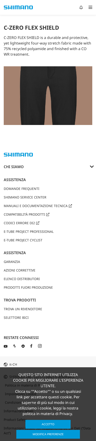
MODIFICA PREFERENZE (48, 434)
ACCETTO (48, 424)
